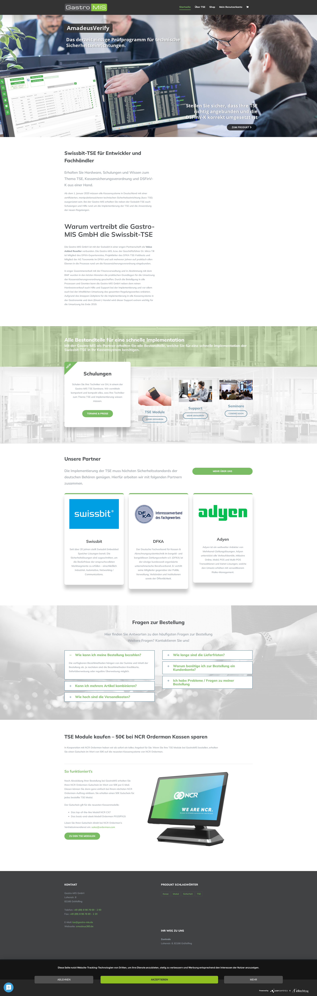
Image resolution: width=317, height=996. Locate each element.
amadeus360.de (84, 926)
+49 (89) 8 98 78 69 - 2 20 (83, 913)
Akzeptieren (159, 979)
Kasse (166, 893)
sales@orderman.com (103, 827)
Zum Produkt (241, 127)
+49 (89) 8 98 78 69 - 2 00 (87, 909)
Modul (176, 893)
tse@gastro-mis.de (82, 922)
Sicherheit (188, 893)
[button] (109, 655)
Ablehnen (63, 979)
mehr (253, 979)
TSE (199, 893)
